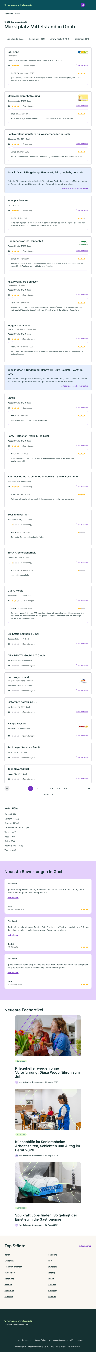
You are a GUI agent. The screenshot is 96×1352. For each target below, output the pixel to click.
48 (51, 788)
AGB (71, 1340)
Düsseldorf (9, 1272)
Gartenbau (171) (82, 39)
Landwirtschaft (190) (60, 39)
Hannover (9, 1290)
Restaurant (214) (37, 39)
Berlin (7, 1254)
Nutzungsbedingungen (58, 1340)
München (9, 1260)
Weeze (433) (10, 850)
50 (65, 788)
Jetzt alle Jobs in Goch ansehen (74, 188)
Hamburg (52, 1254)
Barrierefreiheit (41, 1340)
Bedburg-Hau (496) (13, 845)
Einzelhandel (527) (15, 39)
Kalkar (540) (10, 841)
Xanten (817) (10, 832)
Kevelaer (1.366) (12, 823)
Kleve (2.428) (10, 814)
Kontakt (17, 1340)
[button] (83, 5)
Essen (51, 1278)
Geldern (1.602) (11, 818)
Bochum (52, 1296)
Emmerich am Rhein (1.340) (17, 827)
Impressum (79, 1340)
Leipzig (51, 1272)
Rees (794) (9, 836)
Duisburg (8, 1296)
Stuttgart (52, 1266)
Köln (50, 1260)
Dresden (52, 1284)
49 (58, 788)
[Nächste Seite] (89, 788)
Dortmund (9, 1278)
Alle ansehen (85, 1246)
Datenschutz (27, 1340)
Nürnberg (52, 1290)
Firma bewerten (82, 65)
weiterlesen (13, 897)
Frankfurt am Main (13, 1266)
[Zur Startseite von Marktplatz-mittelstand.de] (18, 4)
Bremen (8, 1284)
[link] (48, 67)
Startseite (8, 14)
